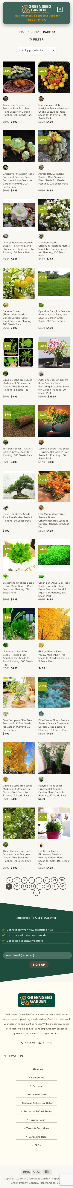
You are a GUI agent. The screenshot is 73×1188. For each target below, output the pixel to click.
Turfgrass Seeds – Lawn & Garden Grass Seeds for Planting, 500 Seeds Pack (18, 452)
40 (47, 886)
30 (62, 880)
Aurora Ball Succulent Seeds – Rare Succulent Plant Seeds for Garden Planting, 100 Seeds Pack (53, 178)
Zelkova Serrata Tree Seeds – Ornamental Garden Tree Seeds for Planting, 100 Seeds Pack (54, 453)
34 (32, 886)
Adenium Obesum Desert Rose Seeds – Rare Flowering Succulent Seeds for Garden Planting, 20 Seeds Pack (53, 386)
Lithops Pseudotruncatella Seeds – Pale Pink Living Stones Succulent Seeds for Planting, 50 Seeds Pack (19, 247)
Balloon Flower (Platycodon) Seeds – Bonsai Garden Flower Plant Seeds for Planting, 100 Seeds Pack (17, 318)
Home (21, 32)
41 (55, 886)
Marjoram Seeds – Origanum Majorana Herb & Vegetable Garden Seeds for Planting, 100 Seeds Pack (54, 249)
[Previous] (10, 880)
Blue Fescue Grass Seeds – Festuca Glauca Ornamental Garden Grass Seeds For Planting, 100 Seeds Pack (54, 725)
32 (17, 886)
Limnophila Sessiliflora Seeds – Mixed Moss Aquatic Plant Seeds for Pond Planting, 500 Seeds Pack (18, 658)
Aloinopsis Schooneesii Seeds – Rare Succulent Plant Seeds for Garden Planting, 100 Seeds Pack (17, 110)
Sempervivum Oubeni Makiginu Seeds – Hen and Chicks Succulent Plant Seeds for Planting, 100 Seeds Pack (53, 111)
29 (54, 880)
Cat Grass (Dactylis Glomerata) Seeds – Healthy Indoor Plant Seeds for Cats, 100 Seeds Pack (53, 857)
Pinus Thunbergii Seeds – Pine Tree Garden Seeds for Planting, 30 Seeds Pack (18, 517)
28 (46, 880)
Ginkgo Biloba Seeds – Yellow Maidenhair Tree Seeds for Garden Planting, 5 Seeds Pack (54, 656)
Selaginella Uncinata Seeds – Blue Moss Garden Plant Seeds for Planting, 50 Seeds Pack (18, 587)
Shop (35, 32)
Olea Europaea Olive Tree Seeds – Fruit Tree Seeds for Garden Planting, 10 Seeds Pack (17, 725)
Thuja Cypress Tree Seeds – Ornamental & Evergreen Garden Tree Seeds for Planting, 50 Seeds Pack (19, 856)
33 (24, 886)
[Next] (36, 893)
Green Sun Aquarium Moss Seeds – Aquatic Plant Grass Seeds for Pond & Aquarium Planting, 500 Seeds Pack (54, 589)
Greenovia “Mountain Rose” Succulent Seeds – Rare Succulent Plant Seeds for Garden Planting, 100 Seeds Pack (19, 180)
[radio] (5, 98)
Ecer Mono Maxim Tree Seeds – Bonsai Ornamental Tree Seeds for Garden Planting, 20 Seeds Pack (53, 520)
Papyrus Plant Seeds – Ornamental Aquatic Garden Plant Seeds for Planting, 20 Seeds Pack (52, 790)
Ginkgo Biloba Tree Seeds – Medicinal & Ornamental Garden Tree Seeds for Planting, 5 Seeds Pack (18, 384)
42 (63, 886)
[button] (12, 8)
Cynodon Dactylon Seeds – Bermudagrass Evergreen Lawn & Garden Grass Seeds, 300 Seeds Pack (54, 316)
